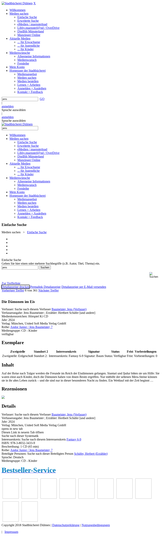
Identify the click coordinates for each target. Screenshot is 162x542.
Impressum (11, 531)
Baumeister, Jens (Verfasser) (69, 309)
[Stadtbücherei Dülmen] (17, 3)
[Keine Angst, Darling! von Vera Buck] (86, 497)
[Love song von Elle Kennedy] (67, 497)
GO (42, 99)
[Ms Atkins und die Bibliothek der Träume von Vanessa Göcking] (30, 497)
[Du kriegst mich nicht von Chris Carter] (124, 497)
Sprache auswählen (14, 110)
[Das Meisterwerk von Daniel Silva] (105, 497)
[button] (154, 275)
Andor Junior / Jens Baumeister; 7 (31, 327)
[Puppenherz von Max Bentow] (143, 497)
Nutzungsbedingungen (96, 525)
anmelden (8, 106)
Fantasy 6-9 (74, 439)
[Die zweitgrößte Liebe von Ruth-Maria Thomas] (11, 520)
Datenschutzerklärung (65, 525)
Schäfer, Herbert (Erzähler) (91, 453)
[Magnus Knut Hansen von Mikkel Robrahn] (48, 497)
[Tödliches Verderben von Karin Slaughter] (30, 520)
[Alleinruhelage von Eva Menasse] (11, 497)
